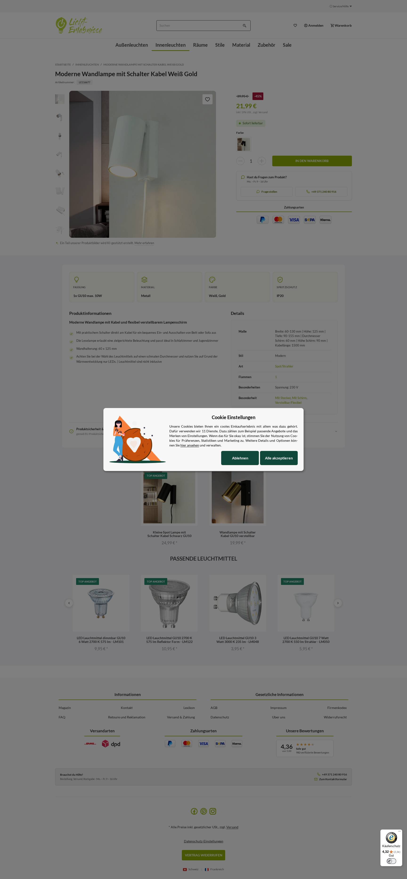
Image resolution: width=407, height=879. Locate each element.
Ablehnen (240, 458)
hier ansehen (189, 445)
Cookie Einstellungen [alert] (233, 417)
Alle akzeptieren (279, 458)
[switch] (391, 861)
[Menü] (399, 832)
